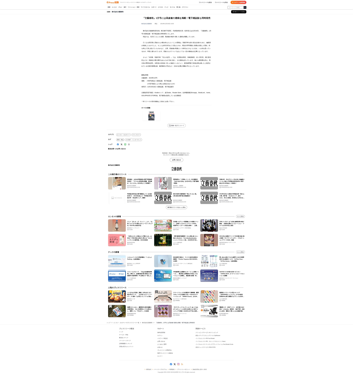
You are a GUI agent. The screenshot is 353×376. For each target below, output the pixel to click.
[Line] (125, 144)
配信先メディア (123, 337)
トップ (108, 322)
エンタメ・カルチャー (123, 134)
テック (166, 7)
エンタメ (114, 7)
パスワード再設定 (162, 338)
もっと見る (240, 216)
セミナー (160, 356)
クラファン (185, 7)
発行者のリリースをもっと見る (176, 207)
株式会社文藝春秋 (146, 23)
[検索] (245, 7)
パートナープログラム (160, 369)
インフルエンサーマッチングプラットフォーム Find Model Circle (214, 344)
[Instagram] (178, 364)
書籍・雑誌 (120, 139)
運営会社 (148, 369)
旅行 (125, 7)
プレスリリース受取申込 (164, 350)
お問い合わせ (176, 160)
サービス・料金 (123, 334)
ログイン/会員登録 (239, 2)
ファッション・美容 (133, 7)
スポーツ (153, 7)
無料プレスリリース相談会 (165, 353)
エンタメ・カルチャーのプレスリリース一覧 (126, 322)
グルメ (120, 7)
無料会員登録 (161, 332)
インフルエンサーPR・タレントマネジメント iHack (210, 341)
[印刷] (129, 144)
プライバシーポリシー (183, 369)
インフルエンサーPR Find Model (205, 338)
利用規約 (172, 369)
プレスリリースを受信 (221, 2)
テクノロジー (136, 134)
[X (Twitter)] (121, 144)
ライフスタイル (145, 7)
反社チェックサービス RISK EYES (205, 347)
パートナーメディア (125, 340)
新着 (109, 7)
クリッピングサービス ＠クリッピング (207, 332)
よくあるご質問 (161, 344)
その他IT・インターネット (133, 139)
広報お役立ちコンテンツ (126, 346)
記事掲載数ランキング (125, 343)
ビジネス (160, 7)
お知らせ (160, 347)
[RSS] (182, 364)
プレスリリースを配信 (205, 2)
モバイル (172, 7)
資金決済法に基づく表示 (200, 369)
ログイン (160, 335)
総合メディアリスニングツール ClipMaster (208, 335)
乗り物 (178, 7)
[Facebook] (118, 144)
